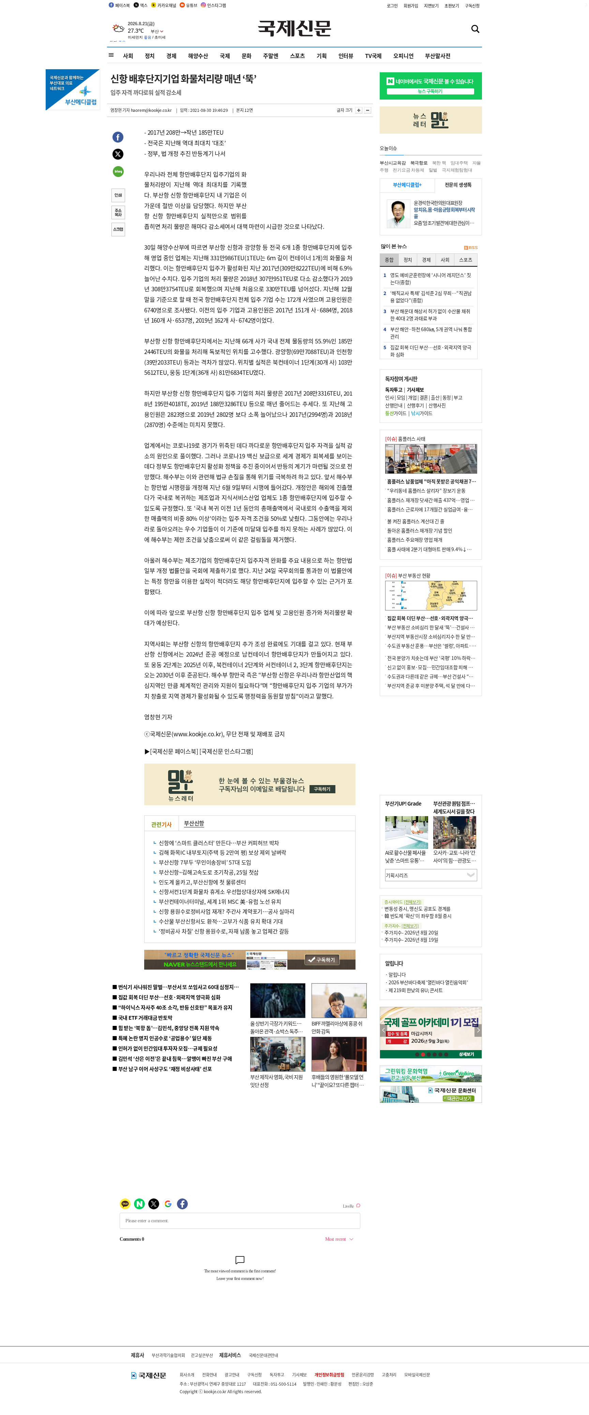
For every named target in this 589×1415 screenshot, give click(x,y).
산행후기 (415, 405)
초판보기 (451, 6)
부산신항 (194, 823)
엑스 (144, 5)
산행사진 (436, 405)
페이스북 (122, 5)
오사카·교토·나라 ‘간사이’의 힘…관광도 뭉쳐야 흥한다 (454, 860)
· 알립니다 (395, 974)
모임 (401, 397)
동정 (446, 397)
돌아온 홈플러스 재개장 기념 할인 (419, 530)
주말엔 (270, 55)
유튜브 (191, 5)
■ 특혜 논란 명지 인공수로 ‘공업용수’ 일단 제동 (162, 1038)
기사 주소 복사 (117, 213)
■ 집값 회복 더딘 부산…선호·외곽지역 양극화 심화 (166, 997)
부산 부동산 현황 (408, 575)
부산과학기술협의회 (168, 1355)
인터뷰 (345, 55)
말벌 (433, 170)
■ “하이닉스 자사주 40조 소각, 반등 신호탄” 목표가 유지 (172, 1007)
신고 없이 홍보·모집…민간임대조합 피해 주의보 (434, 667)
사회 (128, 55)
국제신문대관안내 (263, 1355)
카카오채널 (166, 5)
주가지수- (401, 926)
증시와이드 (402, 902)
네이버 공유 (117, 172)
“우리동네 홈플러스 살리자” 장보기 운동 (426, 490)
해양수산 (198, 55)
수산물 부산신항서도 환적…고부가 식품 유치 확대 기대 (221, 921)
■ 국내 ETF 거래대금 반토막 (142, 1017)
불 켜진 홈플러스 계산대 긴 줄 (415, 521)
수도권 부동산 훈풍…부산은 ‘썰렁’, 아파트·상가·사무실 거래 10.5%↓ (456, 645)
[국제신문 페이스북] (174, 751)
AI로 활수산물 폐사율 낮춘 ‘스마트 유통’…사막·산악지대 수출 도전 (405, 864)
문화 (247, 55)
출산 (435, 397)
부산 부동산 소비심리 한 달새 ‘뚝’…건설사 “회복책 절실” (442, 627)
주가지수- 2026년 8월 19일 (411, 939)
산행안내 (393, 405)
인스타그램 (216, 5)
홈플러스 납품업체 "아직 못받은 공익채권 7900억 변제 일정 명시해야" (455, 481)
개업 (412, 397)
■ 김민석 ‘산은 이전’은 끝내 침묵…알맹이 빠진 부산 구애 (172, 1058)
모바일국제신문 (417, 1374)
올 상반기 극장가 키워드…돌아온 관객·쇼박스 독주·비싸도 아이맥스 (275, 1031)
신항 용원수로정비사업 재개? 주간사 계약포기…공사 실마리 (226, 911)
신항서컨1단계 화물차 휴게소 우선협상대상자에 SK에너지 (224, 891)
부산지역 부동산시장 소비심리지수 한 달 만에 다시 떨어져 (443, 636)
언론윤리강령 (363, 1374)
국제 (225, 55)
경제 (171, 55)
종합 (389, 259)
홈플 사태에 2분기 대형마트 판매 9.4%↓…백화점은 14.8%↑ (448, 549)
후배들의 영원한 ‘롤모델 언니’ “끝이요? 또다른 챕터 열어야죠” (338, 1084)
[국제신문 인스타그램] (226, 751)
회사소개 (187, 1374)
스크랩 (117, 230)
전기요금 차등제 (408, 170)
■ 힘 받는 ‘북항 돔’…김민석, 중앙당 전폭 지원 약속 (166, 1027)
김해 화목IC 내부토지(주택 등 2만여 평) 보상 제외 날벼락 (222, 852)
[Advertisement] (301, 169)
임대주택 (459, 162)
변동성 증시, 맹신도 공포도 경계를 (417, 908)
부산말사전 (437, 55)
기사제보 (299, 1374)
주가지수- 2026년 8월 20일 (411, 932)
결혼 (424, 397)
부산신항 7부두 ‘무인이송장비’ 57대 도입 (205, 862)
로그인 (392, 6)
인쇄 (117, 196)
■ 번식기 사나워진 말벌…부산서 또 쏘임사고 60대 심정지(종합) (179, 986)
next (478, 1030)
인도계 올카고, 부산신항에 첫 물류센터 (202, 882)
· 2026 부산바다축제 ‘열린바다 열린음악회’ (426, 982)
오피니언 (403, 55)
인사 (389, 397)
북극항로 (419, 162)
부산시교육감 (393, 162)
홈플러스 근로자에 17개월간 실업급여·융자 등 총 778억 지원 (446, 509)
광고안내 (232, 1374)
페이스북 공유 (117, 138)
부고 (458, 397)
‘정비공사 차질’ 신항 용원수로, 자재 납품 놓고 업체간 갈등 (224, 931)
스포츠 (297, 55)
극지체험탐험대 (457, 170)
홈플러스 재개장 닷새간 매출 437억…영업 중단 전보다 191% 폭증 (451, 500)
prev (383, 1030)
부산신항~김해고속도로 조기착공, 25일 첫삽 (209, 872)
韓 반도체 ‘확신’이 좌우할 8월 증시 (418, 915)
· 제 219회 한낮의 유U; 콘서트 (413, 990)
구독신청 (472, 6)
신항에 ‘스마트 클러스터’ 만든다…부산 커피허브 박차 (219, 843)
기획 (322, 55)
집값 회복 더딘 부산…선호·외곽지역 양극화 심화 (434, 618)
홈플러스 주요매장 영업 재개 (414, 539)
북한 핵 (439, 162)
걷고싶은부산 (202, 1355)
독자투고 (277, 1374)
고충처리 (389, 1374)
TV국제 (373, 55)
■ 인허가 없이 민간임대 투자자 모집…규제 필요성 (164, 1048)
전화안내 (209, 1374)
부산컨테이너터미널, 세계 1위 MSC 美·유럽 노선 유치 (220, 901)
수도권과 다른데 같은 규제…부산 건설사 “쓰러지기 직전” (442, 676)
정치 (150, 55)
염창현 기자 (120, 110)
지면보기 (431, 6)
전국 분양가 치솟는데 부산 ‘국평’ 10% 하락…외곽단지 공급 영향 (449, 657)
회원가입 (411, 6)
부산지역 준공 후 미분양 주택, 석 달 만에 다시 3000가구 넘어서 (448, 685)
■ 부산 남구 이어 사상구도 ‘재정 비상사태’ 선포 (162, 1068)
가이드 (396, 413)
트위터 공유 (117, 155)
